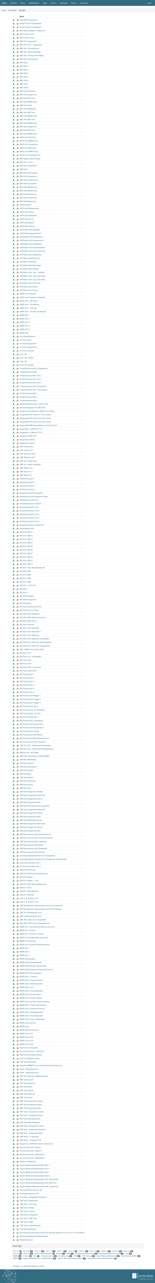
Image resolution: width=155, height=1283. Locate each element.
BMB (70, 1253)
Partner (73, 3)
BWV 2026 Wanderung (28, 201)
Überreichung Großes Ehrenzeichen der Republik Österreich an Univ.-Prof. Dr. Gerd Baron (52, 1232)
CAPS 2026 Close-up (27, 226)
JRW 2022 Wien (25, 774)
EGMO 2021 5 (25, 329)
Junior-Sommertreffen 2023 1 (30, 863)
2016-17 (39, 1251)
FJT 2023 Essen (25, 340)
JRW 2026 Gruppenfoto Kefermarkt (32, 823)
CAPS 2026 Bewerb (27, 222)
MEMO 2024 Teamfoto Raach (30, 994)
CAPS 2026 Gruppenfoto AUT (30, 233)
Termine (53, 3)
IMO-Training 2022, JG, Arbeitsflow (32, 710)
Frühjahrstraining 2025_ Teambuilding (33, 390)
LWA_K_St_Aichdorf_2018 (29, 902)
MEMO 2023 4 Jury (27, 987)
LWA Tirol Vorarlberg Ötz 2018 (30, 912)
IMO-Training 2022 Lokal (28, 717)
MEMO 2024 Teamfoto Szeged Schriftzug (34, 1001)
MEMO (17, 1258)
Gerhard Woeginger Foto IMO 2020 (32, 407)
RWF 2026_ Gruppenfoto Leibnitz (32, 1126)
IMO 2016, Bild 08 (26, 557)
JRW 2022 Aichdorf (26, 763)
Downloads (64, 3)
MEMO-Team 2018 (26, 1037)
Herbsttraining (64, 1256)
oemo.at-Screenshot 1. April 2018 (32, 1051)
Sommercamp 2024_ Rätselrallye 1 (32, 1154)
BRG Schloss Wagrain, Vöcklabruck (32, 30)
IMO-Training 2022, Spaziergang (31, 720)
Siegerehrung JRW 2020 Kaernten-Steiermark (36, 1144)
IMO (77, 1256)
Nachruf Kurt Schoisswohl (29, 1048)
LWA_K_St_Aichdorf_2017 (29, 898)
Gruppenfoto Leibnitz (27, 439)
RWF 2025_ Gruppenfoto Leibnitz (32, 1112)
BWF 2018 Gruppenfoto (28, 41)
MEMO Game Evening (28, 1023)
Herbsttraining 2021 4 (27, 489)
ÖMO (4, 2)
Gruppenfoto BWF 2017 (28, 436)
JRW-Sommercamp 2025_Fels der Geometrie (36, 838)
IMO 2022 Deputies (27, 596)
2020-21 (83, 1251)
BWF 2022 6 (24, 80)
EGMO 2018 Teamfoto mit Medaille (32, 297)
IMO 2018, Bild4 (25, 582)
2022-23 (105, 1251)
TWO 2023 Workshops (28, 1229)
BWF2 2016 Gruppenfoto (29, 144)
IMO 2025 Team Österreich (29, 635)
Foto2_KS (23, 361)
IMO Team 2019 (25, 663)
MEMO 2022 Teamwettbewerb (31, 973)
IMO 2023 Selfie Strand (28, 621)
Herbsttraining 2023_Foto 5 (29, 521)
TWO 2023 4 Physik (27, 1208)
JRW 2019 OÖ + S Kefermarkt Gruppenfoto (35, 745)
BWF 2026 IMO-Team (27, 130)
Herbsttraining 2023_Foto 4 (29, 518)
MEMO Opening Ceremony (29, 1030)
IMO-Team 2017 (25, 653)
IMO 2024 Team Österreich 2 (30, 631)
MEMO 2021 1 (25, 948)
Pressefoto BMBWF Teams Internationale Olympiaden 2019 (41, 1065)
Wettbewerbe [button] (34, 3)
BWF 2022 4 (24, 73)
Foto (36, 1256)
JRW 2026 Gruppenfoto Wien (30, 831)
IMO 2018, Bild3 (25, 578)
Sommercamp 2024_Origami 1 (31, 1147)
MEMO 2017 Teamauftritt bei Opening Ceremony (37, 927)
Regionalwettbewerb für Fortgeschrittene (39, 1258)
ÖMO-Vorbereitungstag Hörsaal (31, 1055)
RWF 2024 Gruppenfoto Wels (30, 1108)
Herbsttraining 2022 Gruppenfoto (31, 493)
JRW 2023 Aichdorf (26, 777)
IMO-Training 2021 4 (27, 685)
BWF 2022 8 (24, 87)
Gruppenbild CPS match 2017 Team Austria (35, 414)
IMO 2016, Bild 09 (26, 560)
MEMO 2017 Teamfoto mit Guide (31, 934)
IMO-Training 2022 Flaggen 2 (30, 699)
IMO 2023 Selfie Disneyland (30, 614)
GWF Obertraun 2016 (27, 454)
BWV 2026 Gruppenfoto (28, 198)
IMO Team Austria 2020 (28, 671)
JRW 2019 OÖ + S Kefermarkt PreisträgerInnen (37, 749)
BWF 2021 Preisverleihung (29, 48)
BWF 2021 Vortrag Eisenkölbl (30, 52)
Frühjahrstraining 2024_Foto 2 (31, 379)
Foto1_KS (23, 354)
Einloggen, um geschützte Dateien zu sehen (28, 1266)
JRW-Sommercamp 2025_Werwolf (32, 852)
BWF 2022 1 (24, 62)
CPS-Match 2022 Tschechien (30, 283)
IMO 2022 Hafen (26, 603)
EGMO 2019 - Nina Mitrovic (29, 304)
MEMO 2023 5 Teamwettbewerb (31, 991)
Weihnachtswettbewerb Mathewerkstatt (34, 1236)
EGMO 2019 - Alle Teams (29, 301)
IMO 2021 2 (24, 592)
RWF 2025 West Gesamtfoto (30, 1119)
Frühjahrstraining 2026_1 (29, 393)
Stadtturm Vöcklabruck (28, 1161)
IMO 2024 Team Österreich (29, 628)
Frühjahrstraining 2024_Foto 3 (31, 382)
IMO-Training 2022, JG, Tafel (30, 713)
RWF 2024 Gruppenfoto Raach (31, 1104)
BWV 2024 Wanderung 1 (28, 187)
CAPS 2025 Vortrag (27, 212)
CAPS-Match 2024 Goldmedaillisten (32, 247)
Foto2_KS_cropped (26, 365)
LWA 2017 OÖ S (25, 887)
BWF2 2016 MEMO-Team (29, 151)
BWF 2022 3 (24, 70)
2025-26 (27, 1253)
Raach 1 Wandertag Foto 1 (29, 1069)
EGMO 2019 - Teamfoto (28, 308)
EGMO (17, 1256)
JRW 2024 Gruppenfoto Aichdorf (31, 791)
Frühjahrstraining (48, 1256)
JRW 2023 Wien (25, 788)
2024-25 (128, 1251)
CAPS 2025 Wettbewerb (28, 215)
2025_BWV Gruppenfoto (28, 20)
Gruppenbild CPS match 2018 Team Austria (35, 418)
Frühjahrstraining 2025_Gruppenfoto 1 (33, 386)
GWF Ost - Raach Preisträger (30, 464)
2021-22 (94, 1251)
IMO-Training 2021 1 (27, 674)
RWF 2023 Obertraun (27, 1094)
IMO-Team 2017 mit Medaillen (30, 656)
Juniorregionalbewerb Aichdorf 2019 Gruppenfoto (37, 855)
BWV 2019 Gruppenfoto (28, 165)
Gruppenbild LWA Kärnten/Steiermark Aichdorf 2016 (38, 425)
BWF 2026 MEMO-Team (28, 134)
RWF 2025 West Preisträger (30, 1122)
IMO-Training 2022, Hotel (29, 706)
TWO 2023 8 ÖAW (26, 1222)
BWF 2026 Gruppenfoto (28, 126)
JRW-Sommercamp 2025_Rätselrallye (33, 848)
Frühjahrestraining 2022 (28, 372)
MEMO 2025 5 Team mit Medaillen (32, 1019)
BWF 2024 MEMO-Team (28, 116)
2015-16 (27, 1251)
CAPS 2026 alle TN (26, 219)
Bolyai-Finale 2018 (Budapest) (30, 23)
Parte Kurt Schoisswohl (28, 1062)
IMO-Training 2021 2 (27, 678)
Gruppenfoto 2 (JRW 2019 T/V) (31, 432)
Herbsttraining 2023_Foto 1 (29, 507)
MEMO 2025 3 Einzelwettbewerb (31, 1012)
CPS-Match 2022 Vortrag (29, 290)
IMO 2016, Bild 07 (26, 553)
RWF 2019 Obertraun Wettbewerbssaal (34, 1076)
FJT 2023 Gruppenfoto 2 (28, 347)
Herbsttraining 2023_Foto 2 (29, 510)
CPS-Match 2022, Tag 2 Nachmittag (33, 276)
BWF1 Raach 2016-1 (27, 34)
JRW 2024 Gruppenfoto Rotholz (31, 799)
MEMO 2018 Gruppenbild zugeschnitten (34, 937)
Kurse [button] (22, 3)
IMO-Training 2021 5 (27, 688)
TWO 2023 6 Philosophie (29, 1215)
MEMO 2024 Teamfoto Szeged (31, 998)
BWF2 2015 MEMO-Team (29, 141)
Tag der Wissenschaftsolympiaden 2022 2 (35, 1176)
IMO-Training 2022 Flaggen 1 (30, 695)
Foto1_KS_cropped (26, 358)
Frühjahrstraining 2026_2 (29, 397)
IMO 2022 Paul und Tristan (29, 610)
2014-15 (17, 1251)
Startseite (13, 3)
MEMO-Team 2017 (26, 1033)
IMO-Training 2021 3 (27, 681)
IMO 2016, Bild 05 (26, 546)
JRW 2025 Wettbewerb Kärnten (31, 820)
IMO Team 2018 (25, 660)
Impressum (84, 3)
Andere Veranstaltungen (44, 1253)
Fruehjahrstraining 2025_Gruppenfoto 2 (34, 368)
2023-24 (116, 1251)
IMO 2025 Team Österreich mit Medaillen (34, 639)
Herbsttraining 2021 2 (27, 482)
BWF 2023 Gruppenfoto (28, 94)
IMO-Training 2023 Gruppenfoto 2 (32, 727)
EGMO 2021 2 (25, 319)
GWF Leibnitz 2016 (26, 446)
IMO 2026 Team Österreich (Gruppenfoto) (35, 646)
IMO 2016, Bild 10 (26, 564)
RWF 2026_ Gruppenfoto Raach (31, 1133)
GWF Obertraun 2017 (27, 457)
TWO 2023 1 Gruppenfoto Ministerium (33, 1197)
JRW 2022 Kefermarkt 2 (28, 767)
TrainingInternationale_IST (29, 1193)
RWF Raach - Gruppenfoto (29, 1136)
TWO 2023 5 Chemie (27, 1211)
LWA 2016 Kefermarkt (27, 870)
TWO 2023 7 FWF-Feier (28, 1218)
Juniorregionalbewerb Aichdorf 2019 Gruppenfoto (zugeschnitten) (43, 859)
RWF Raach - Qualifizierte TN (30, 1140)
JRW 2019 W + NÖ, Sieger (29, 752)
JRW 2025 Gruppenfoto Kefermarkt (32, 809)
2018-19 (61, 1251)
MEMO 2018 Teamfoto (28, 941)
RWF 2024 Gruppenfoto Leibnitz (31, 1101)
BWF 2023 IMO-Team (27, 98)
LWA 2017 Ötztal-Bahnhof (29, 891)
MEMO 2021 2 (25, 952)
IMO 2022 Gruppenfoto (28, 599)
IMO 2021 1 (24, 589)
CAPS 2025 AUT (26, 205)
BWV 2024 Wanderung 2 (28, 190)
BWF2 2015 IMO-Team (28, 137)
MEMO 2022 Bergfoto (27, 959)
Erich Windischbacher (27, 336)
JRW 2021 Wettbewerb (28, 759)
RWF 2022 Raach (26, 1087)
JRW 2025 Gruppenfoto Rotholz (31, 813)
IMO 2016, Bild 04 (26, 542)
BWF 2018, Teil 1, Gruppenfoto (31, 45)
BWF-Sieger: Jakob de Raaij (30, 158)
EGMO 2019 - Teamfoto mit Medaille (33, 311)
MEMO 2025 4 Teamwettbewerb (31, 1016)
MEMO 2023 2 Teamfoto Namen (31, 980)
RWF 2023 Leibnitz (26, 1090)
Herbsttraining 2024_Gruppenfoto (32, 525)
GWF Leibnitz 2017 (26, 450)
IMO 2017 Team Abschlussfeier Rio (32, 567)
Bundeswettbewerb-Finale (86, 1253)
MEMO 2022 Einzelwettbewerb (31, 962)
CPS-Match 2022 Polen (28, 262)
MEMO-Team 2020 (26, 1044)
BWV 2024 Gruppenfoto (28, 183)
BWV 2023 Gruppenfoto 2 (29, 180)
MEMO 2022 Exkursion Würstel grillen (33, 966)
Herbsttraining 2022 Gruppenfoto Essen (34, 496)
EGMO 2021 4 (25, 326)
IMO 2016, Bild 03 (26, 539)
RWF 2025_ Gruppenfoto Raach (31, 1115)
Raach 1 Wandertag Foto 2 (29, 1072)
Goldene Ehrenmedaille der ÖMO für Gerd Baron (37, 411)
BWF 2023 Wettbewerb (28, 109)
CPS (128, 1253)
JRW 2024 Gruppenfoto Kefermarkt (32, 795)
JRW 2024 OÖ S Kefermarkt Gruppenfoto (34, 806)
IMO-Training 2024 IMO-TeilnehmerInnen (34, 738)
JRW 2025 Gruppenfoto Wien (30, 816)
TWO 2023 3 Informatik (28, 1204)
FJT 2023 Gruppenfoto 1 (28, 343)
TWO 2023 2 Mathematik (29, 1200)
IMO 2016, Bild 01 (26, 532)
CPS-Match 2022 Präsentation (30, 265)
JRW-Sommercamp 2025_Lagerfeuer (33, 841)
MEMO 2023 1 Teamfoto (28, 976)
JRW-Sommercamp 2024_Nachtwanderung (35, 834)
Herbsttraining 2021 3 (27, 486)
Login (149, 3)
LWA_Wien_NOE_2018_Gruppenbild (33, 919)
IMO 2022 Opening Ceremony (30, 607)
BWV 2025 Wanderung (28, 194)
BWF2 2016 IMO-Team (28, 148)
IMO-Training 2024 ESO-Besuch (31, 735)
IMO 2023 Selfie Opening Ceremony (33, 617)
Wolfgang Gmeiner (26, 1240)
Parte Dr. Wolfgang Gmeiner (30, 1058)
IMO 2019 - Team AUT (28, 585)
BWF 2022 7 (24, 84)
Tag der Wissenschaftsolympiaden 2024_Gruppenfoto (39, 1179)
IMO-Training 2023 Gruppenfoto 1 (32, 724)
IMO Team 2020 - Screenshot (30, 667)
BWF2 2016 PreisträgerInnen (30, 155)
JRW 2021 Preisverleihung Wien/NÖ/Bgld (34, 756)
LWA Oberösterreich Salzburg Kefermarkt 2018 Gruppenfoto (41, 905)
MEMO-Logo (24, 1026)
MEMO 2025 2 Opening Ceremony (32, 1008)
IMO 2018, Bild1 (25, 571)
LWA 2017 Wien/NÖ (27, 895)
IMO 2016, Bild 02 (26, 535)
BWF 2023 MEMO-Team (28, 102)
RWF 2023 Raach (26, 1097)
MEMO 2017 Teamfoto (28, 930)
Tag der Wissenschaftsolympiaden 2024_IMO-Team (38, 1183)
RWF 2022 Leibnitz (26, 1080)
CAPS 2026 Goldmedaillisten (30, 230)
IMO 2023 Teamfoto (27, 624)
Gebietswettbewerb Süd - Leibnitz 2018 (34, 404)
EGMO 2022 (24, 333)
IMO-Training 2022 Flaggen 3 (30, 703)
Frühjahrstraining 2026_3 (29, 400)
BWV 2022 (23, 169)
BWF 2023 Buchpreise (28, 91)
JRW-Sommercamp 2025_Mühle (31, 845)
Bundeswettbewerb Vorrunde (111, 1253)
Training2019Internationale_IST (31, 1190)
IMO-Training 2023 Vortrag (29, 731)
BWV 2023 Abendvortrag (28, 173)
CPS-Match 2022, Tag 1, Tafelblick (32, 272)
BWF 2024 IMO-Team (27, 112)
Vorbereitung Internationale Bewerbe (101, 1258)
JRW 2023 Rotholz (26, 784)
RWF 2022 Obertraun (27, 1083)
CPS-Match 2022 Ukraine (29, 287)
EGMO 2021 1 (25, 315)
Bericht (60, 1253)
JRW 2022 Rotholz (26, 770)
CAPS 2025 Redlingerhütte (29, 208)
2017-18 (50, 1251)
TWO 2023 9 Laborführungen (30, 1225)
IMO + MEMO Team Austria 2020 (32, 649)
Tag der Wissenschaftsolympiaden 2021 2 (35, 1168)
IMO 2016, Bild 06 (26, 550)
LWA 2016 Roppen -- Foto (29, 880)
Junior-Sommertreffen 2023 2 (30, 866)
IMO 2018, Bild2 (25, 575)
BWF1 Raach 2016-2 (27, 38)
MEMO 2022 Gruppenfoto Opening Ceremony (36, 969)
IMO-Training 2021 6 (27, 692)
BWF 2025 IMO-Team (27, 119)
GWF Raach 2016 (26, 468)
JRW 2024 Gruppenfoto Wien (30, 802)
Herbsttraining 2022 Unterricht (30, 503)
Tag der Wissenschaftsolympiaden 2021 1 (35, 1165)
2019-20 (72, 1251)
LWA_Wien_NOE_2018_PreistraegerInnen (35, 923)
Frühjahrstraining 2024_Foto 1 (31, 375)
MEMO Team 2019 (26, 1040)
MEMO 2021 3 (25, 955)
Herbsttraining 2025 (27, 528)
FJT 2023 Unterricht (27, 351)
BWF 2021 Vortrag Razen (29, 59)
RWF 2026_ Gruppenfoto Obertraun (33, 1129)
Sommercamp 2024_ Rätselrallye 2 (32, 1158)
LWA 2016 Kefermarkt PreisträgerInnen (34, 873)
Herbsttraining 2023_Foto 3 (29, 514)
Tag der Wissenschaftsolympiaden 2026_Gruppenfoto (39, 1186)
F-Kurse (27, 1256)
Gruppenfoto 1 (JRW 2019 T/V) (31, 429)
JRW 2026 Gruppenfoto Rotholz (31, 827)
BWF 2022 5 (24, 77)
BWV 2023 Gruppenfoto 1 (29, 176)
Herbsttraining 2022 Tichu (29, 500)
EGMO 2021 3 (25, 322)
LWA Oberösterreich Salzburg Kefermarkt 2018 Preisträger (41, 909)
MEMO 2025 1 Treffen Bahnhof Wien (33, 1005)
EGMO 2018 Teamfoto (28, 294)
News (45, 3)
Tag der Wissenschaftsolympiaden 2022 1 (35, 1172)
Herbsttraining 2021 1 (27, 478)
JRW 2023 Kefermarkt (28, 781)
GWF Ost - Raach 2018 (28, 461)
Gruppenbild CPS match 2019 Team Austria (35, 422)
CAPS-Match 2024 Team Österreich (32, 251)
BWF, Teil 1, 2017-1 (27, 162)
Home (4, 10)
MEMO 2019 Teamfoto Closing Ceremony (35, 944)
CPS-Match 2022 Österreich (30, 258)
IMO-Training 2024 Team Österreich (33, 742)
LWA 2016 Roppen (26, 877)
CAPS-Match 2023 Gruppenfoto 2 (32, 240)
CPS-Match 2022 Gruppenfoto (30, 254)
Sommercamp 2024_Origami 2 (31, 1151)
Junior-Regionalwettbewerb (108, 1256)
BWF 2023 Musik (26, 105)
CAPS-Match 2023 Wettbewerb (31, 244)
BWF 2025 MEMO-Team (28, 123)
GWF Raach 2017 (26, 471)
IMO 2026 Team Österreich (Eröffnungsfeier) (36, 642)
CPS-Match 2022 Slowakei (29, 269)
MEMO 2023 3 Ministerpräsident (31, 984)
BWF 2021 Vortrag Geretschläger (32, 55)
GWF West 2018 (26, 475)
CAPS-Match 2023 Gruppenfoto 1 (32, 237)
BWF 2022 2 (24, 66)
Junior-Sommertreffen (130, 1256)
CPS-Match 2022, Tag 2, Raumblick (32, 279)
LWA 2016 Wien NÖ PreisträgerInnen (33, 884)
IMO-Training (88, 1256)
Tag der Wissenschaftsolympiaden (71, 1258)
